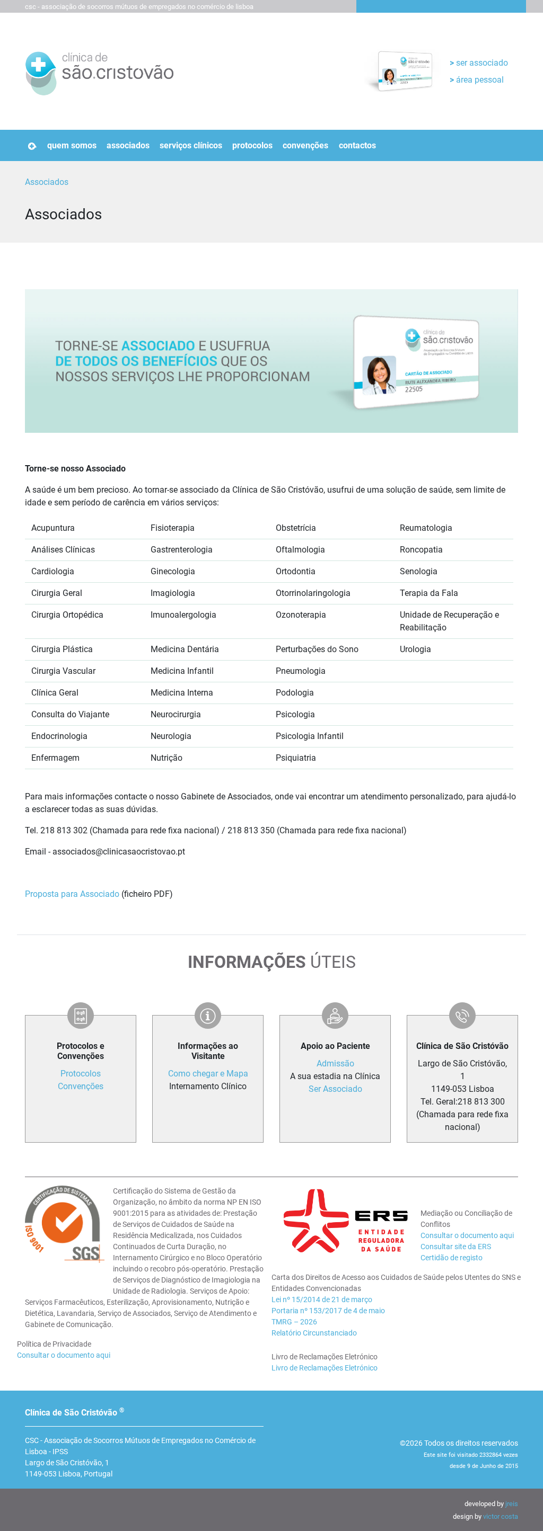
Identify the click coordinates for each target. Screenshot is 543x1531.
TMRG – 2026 (294, 1322)
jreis (511, 1504)
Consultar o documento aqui (63, 1355)
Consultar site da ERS (456, 1246)
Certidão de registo (452, 1257)
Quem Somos (72, 145)
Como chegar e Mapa (208, 1074)
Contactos (357, 145)
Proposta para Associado (72, 894)
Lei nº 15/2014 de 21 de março (322, 1299)
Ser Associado (335, 1089)
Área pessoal (479, 80)
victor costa (500, 1516)
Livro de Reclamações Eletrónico (325, 1368)
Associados (128, 145)
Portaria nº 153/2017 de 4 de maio (328, 1310)
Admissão (335, 1063)
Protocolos (252, 145)
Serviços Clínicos (191, 145)
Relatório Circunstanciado (314, 1333)
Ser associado (481, 63)
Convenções (305, 145)
